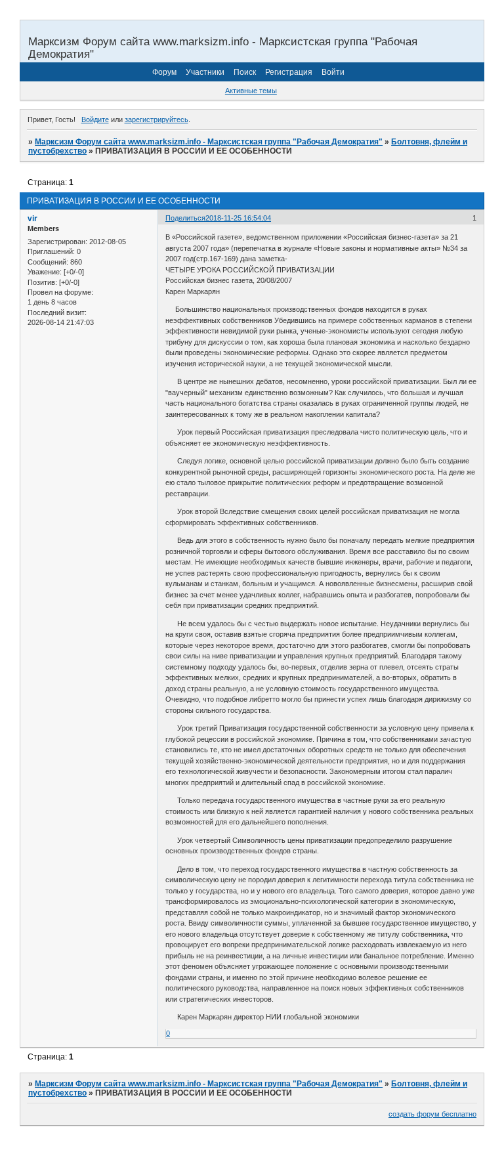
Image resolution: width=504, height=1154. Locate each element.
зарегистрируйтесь (156, 119)
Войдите (95, 119)
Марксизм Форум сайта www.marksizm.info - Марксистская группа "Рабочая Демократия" (209, 141)
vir (32, 218)
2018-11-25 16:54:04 (238, 218)
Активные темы (251, 91)
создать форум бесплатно (432, 1114)
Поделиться (185, 218)
